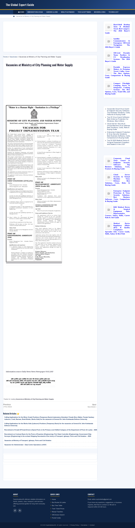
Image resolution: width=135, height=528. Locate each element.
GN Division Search (58, 515)
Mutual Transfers (57, 512)
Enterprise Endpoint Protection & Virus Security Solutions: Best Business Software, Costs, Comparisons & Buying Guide (118, 135)
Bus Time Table (57, 505)
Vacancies (13, 57)
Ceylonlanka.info (51, 525)
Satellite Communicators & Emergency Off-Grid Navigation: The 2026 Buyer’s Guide (117, 43)
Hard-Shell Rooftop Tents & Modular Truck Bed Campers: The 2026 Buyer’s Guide (117, 29)
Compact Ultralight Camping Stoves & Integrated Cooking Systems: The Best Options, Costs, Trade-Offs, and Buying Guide (117, 88)
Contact (92, 525)
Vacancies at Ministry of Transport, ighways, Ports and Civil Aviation (27, 440)
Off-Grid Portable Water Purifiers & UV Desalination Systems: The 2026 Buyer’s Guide (117, 57)
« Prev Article (7, 407)
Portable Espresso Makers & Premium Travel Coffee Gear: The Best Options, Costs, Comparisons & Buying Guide (117, 72)
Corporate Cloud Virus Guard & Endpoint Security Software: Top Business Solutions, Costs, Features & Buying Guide (118, 112)
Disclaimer (84, 525)
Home (22, 12)
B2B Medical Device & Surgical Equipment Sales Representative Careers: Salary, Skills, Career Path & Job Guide (117, 212)
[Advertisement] (50, 37)
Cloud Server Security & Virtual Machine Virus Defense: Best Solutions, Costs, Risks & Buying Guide (118, 126)
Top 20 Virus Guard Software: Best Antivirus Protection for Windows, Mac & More (118, 119)
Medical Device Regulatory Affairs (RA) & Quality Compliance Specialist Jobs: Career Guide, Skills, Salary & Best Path (117, 228)
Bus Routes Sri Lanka (59, 502)
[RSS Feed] (20, 510)
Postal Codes (56, 518)
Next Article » (92, 407)
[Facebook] (15, 510)
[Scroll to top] (130, 524)
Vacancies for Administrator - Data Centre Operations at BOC (25, 445)
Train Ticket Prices (58, 508)
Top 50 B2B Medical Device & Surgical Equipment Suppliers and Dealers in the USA (118, 142)
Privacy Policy (74, 525)
